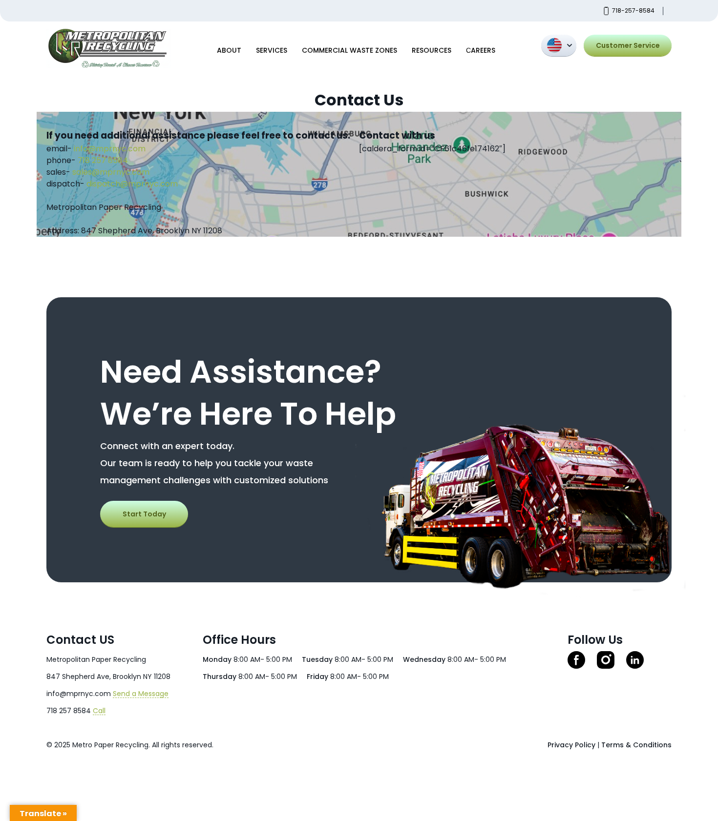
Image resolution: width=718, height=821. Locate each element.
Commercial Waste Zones (349, 50)
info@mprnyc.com (110, 148)
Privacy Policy (571, 745)
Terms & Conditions (636, 745)
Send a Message (141, 693)
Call (99, 711)
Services (271, 50)
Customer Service (628, 45)
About (229, 50)
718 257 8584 (103, 160)
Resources (431, 50)
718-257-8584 (633, 11)
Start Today (144, 514)
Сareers (480, 50)
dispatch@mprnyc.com (132, 183)
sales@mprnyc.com (110, 172)
